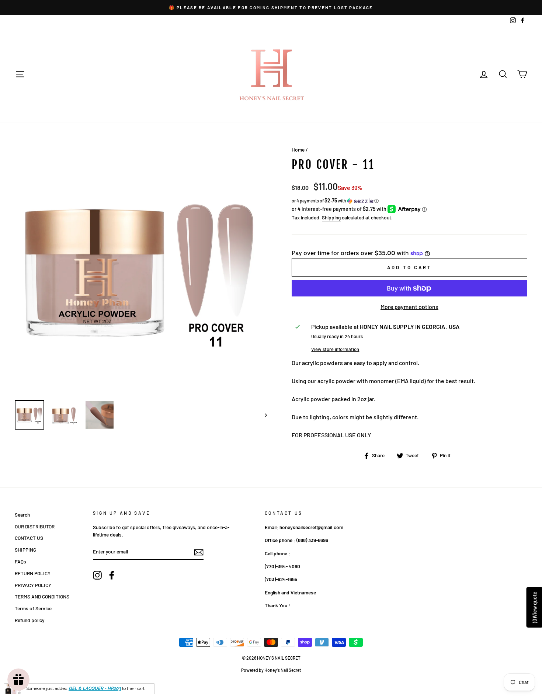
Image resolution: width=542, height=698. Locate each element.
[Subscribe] (199, 552)
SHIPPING (25, 549)
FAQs (20, 561)
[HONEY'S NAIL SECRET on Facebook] (111, 575)
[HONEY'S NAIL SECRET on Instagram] (97, 575)
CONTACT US (29, 538)
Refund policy (29, 620)
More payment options (409, 306)
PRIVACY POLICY (33, 585)
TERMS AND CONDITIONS (42, 596)
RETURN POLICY (33, 573)
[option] (271, 7)
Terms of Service (33, 608)
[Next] (262, 415)
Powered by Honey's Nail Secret (271, 670)
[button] (409, 200)
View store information (335, 349)
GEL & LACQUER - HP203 (95, 688)
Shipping (331, 217)
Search (22, 514)
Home (298, 149)
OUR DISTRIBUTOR (35, 526)
